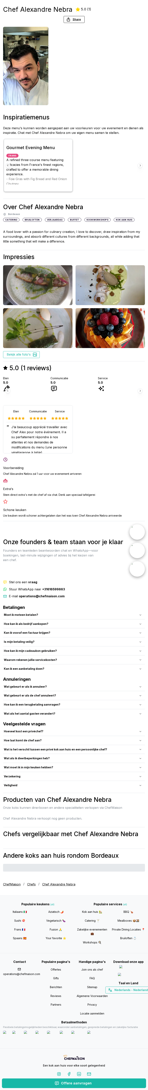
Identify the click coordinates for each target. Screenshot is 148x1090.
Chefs (31, 884)
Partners (56, 1004)
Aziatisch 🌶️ (56, 911)
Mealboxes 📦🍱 (128, 920)
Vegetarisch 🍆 (56, 920)
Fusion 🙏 (56, 929)
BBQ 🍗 (128, 911)
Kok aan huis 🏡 (92, 911)
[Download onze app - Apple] (128, 967)
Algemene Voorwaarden (92, 996)
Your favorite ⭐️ (56, 938)
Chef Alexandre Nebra (58, 884)
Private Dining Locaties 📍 (128, 929)
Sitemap (92, 987)
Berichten (56, 987)
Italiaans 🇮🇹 (20, 911)
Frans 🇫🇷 (19, 929)
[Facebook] (69, 1075)
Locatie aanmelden (92, 1013)
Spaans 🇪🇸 (19, 938)
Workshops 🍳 (92, 942)
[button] (74, 19)
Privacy (92, 1004)
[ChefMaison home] (74, 1058)
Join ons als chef (92, 969)
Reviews (55, 996)
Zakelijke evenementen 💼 (92, 931)
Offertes (56, 969)
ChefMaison (12, 884)
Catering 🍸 (92, 920)
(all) (52, 904)
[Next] (140, 165)
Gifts (56, 978)
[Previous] (7, 165)
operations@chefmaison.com (19, 974)
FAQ (92, 978)
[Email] (89, 1075)
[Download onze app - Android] (128, 975)
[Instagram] (59, 1075)
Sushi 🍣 (19, 920)
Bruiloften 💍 (128, 938)
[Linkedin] (79, 1075)
